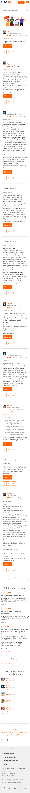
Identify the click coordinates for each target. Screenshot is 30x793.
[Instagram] (20, 788)
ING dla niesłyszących (10, 768)
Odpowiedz (7, 46)
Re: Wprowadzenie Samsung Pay (13, 596)
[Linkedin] (26, 788)
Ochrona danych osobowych (9, 773)
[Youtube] (15, 788)
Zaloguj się (21, 2)
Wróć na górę (15, 749)
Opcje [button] (14, 52)
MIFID (3, 771)
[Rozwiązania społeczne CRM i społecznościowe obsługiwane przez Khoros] (4, 739)
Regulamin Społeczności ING (9, 730)
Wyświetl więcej (6, 714)
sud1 (8, 112)
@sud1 (4, 195)
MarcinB (9, 303)
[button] (5, 52)
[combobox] (15, 10)
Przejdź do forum (6, 651)
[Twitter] (10, 788)
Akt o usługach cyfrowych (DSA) (10, 735)
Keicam (9, 405)
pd (8, 31)
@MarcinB (5, 467)
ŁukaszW (9, 62)
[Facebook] (4, 788)
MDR (9, 771)
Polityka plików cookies (8, 776)
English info (22, 768)
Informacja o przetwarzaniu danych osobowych (14, 732)
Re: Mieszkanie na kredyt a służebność (11, 613)
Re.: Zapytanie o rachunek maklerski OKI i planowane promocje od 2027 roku (14, 632)
